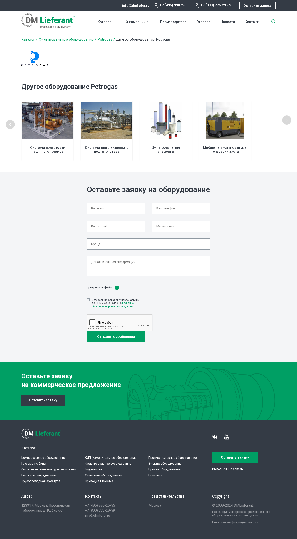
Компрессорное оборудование (43, 457)
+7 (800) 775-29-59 (215, 5)
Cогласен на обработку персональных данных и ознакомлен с (115, 303)
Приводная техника (99, 481)
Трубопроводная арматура (40, 481)
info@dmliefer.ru (135, 5)
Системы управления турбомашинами (48, 469)
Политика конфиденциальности (235, 522)
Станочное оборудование (103, 475)
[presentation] (10, 124)
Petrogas (104, 39)
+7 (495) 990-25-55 (175, 5)
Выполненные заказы (227, 469)
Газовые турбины (33, 463)
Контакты (253, 22)
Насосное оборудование (39, 475)
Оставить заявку (258, 5)
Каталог (104, 22)
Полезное (155, 475)
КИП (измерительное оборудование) (111, 457)
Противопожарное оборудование (172, 457)
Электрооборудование (165, 463)
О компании (135, 22)
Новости (227, 22)
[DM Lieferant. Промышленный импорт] (48, 27)
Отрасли (203, 22)
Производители (173, 22)
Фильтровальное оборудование (66, 39)
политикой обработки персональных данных (113, 304)
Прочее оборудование (164, 469)
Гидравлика (93, 469)
